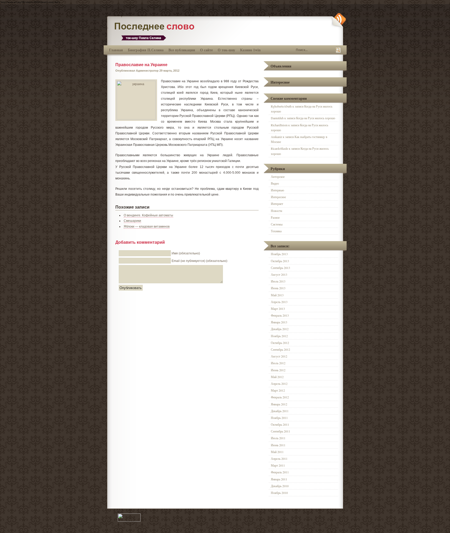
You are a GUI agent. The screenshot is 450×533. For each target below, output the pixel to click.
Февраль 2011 (280, 472)
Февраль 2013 (280, 315)
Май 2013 (277, 295)
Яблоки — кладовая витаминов (147, 226)
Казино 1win (250, 50)
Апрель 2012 (279, 383)
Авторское (278, 176)
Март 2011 (278, 465)
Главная (116, 50)
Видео (275, 183)
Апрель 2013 (279, 302)
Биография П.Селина (146, 50)
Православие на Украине (141, 64)
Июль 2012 (278, 363)
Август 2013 (279, 274)
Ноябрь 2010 (279, 493)
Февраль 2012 (280, 397)
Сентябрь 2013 (280, 268)
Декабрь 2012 (280, 329)
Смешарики (132, 221)
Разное (275, 217)
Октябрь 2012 (280, 343)
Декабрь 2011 (280, 411)
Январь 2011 (279, 479)
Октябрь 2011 (280, 424)
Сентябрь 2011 (280, 431)
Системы (277, 224)
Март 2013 (278, 308)
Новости (276, 211)
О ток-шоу (226, 50)
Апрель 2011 (279, 458)
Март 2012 (278, 390)
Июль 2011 (278, 438)
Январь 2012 (279, 404)
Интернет (277, 204)
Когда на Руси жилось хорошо (315, 118)
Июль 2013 (278, 281)
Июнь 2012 (278, 370)
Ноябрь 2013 (279, 254)
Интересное (278, 197)
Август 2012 (279, 356)
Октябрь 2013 (280, 261)
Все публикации (181, 50)
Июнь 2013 (278, 288)
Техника (276, 231)
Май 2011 (277, 452)
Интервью (277, 190)
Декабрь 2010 (280, 486)
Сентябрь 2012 (280, 349)
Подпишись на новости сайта (338, 20)
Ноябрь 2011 (279, 418)
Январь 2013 (279, 322)
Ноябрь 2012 (279, 336)
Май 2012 (277, 377)
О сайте (206, 50)
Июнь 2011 (278, 445)
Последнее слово (156, 30)
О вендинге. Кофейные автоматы (148, 215)
